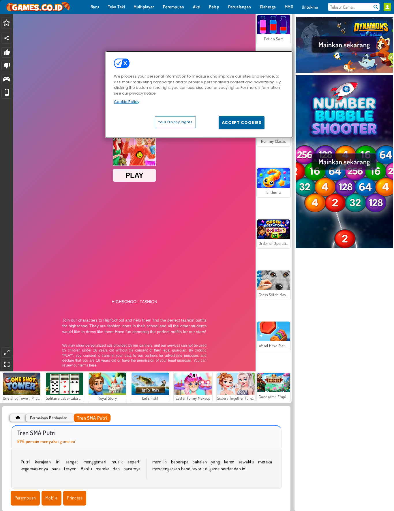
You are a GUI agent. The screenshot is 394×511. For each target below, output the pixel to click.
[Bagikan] (6, 38)
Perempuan (25, 498)
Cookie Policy (126, 101)
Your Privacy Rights (175, 122)
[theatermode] (6, 352)
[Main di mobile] (6, 93)
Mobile (51, 498)
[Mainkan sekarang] (344, 72)
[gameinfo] (6, 79)
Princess (74, 498)
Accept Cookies (242, 122)
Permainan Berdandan (48, 417)
